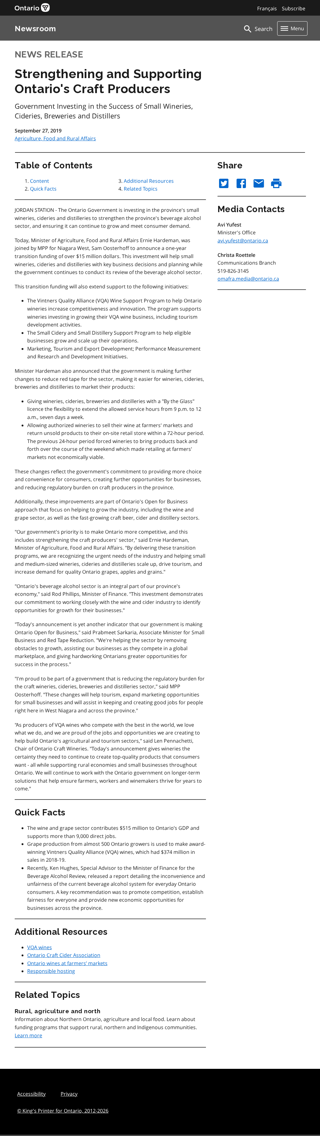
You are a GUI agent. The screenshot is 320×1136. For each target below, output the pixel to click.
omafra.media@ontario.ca (248, 278)
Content (39, 180)
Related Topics (141, 188)
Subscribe (293, 8)
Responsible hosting (51, 971)
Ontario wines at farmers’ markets (67, 963)
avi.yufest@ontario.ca (243, 240)
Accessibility (31, 1093)
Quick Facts (43, 188)
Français (267, 8)
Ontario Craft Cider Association (63, 955)
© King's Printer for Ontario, (62, 1110)
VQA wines (39, 947)
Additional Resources (149, 180)
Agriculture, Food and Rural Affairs (55, 138)
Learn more (28, 1035)
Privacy (69, 1093)
